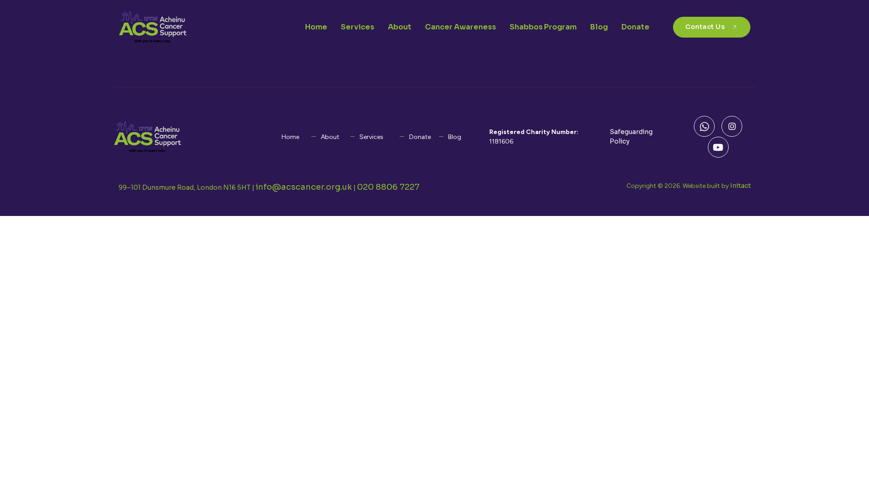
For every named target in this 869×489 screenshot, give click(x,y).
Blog (599, 27)
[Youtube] (718, 147)
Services (357, 27)
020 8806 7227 (388, 187)
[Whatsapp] (704, 126)
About (399, 27)
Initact (740, 186)
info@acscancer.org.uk (304, 187)
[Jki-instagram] (731, 126)
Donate (635, 27)
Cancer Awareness (460, 27)
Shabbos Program (543, 27)
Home (316, 27)
